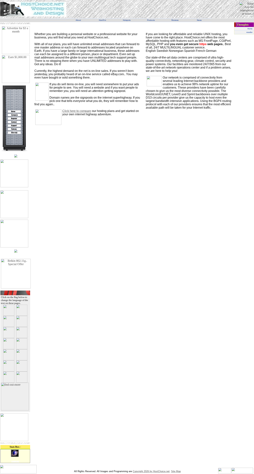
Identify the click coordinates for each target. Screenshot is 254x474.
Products (151, 20)
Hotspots (127, 20)
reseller (249, 32)
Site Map (176, 471)
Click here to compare (76, 111)
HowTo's (102, 20)
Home (250, 29)
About (78, 20)
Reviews (175, 20)
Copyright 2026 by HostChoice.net (151, 471)
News (199, 20)
